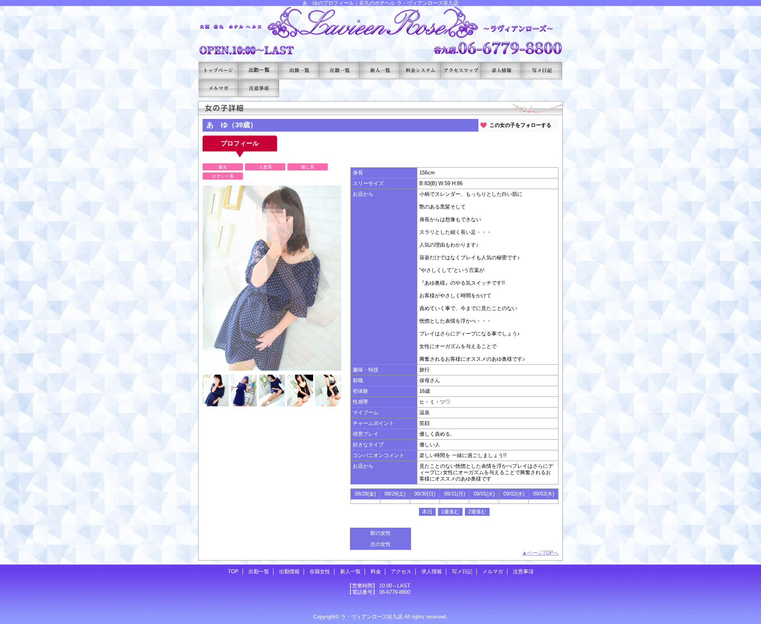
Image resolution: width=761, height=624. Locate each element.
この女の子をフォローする (520, 125)
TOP (218, 70)
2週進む (477, 512)
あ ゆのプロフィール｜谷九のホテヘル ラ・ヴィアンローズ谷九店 (380, 30)
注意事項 (259, 88)
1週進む (450, 512)
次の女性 (380, 544)
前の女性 (380, 533)
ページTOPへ (542, 553)
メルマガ (218, 88)
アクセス (461, 70)
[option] (272, 278)
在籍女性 (339, 70)
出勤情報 (299, 70)
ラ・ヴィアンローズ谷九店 (372, 617)
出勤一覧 (259, 70)
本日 (427, 512)
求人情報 (501, 70)
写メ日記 (542, 70)
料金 (420, 70)
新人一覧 (380, 70)
